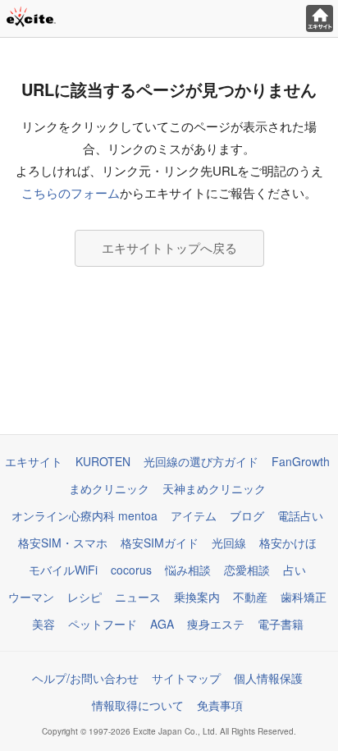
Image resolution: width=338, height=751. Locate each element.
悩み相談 (188, 569)
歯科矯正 (304, 596)
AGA (162, 624)
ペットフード (102, 624)
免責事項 (220, 705)
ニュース (138, 596)
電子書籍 (281, 624)
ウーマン (31, 596)
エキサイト (33, 461)
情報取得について (138, 705)
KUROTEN (102, 461)
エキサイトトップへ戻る (169, 247)
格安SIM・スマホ (62, 542)
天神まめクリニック (214, 488)
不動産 (250, 596)
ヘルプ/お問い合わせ (85, 678)
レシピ (84, 596)
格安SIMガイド (160, 542)
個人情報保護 (268, 678)
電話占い (300, 515)
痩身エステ (215, 624)
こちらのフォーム (70, 192)
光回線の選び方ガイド (201, 461)
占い (294, 569)
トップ (319, 18)
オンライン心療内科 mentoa (84, 515)
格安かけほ (288, 542)
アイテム (194, 515)
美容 (43, 624)
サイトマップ (186, 678)
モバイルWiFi (63, 569)
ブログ (247, 515)
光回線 (229, 542)
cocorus (131, 569)
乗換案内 (197, 596)
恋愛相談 (247, 569)
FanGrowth (301, 461)
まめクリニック (109, 488)
